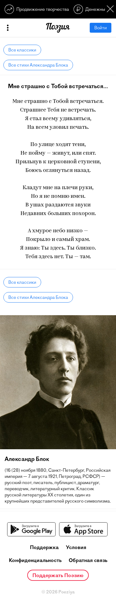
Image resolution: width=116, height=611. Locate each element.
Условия (76, 547)
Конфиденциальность (35, 560)
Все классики (22, 50)
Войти (100, 28)
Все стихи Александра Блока (38, 65)
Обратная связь (88, 560)
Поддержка (44, 547)
